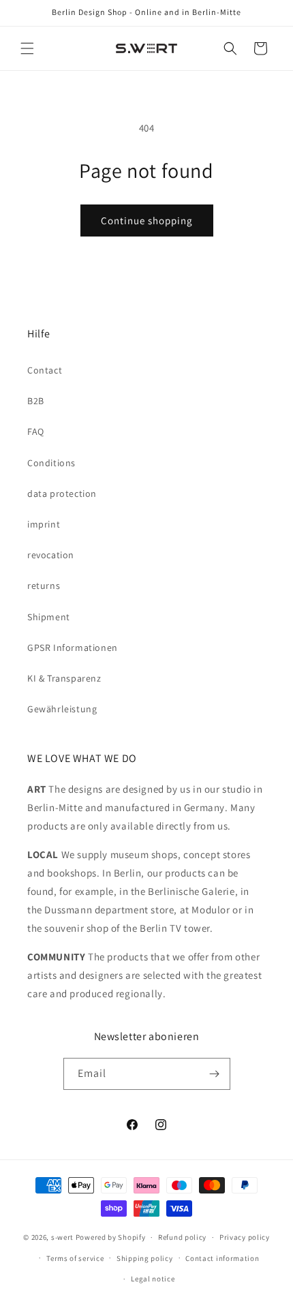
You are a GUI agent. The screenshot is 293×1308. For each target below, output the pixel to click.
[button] (27, 48)
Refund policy (182, 1237)
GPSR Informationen (72, 647)
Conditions (51, 463)
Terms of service (75, 1258)
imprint (43, 524)
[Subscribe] (215, 1074)
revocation (50, 555)
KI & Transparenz (64, 678)
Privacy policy (244, 1237)
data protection (62, 493)
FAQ (35, 431)
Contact (44, 370)
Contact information (222, 1258)
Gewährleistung (62, 709)
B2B (35, 401)
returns (43, 585)
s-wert (62, 1237)
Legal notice (152, 1278)
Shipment (48, 617)
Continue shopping (147, 220)
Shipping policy (145, 1258)
